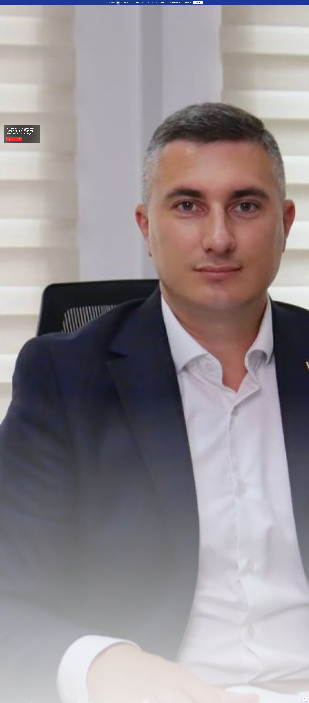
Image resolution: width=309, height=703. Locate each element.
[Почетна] (118, 3)
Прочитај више (13, 137)
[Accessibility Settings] (305, 699)
